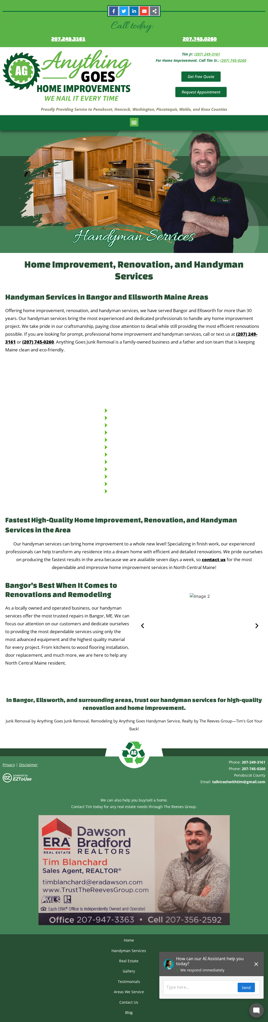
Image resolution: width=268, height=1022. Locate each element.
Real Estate (128, 960)
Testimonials (129, 981)
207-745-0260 (143, 686)
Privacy (9, 764)
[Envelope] (144, 11)
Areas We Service (129, 991)
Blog (129, 1012)
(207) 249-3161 (207, 54)
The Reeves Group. (180, 806)
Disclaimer (28, 764)
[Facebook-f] (113, 11)
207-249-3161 (109, 686)
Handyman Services (128, 950)
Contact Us (128, 1002)
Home (129, 940)
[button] (134, 122)
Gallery (129, 971)
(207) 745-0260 (233, 60)
